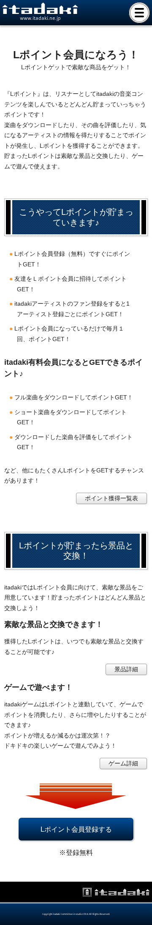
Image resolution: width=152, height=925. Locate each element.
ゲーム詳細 (123, 763)
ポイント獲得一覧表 (111, 498)
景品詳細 (126, 669)
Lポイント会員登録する (76, 829)
